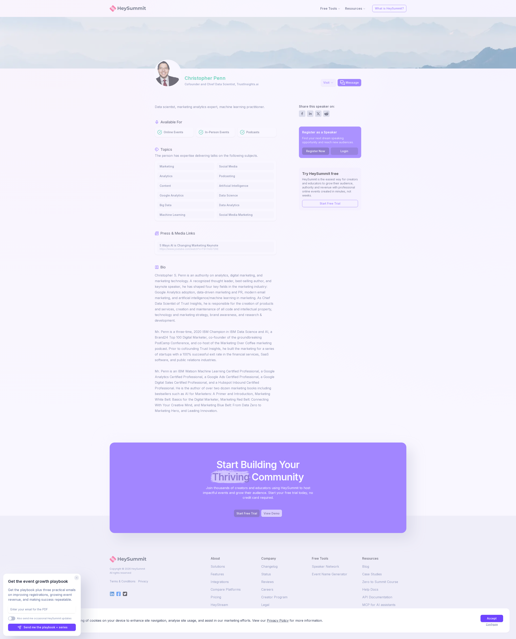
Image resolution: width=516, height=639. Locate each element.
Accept (492, 618)
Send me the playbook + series (46, 627)
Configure (492, 624)
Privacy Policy (278, 620)
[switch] (11, 618)
